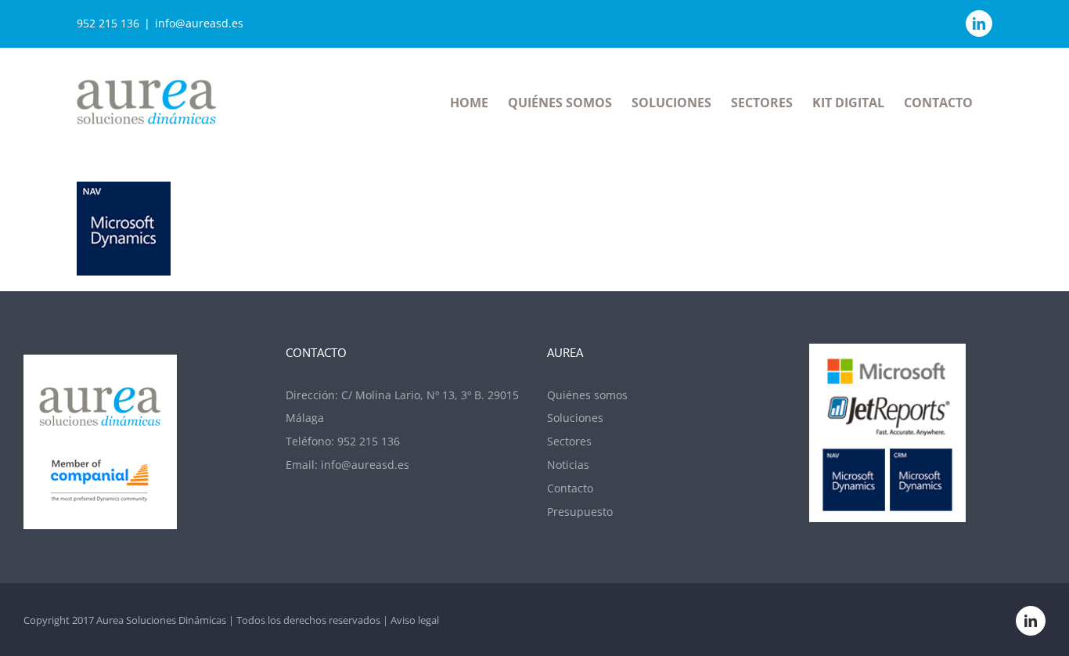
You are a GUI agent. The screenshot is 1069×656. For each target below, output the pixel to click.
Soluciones (575, 417)
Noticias (568, 464)
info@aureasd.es (199, 23)
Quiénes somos (587, 394)
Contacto (570, 488)
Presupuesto (580, 511)
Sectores (569, 441)
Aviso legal (415, 620)
